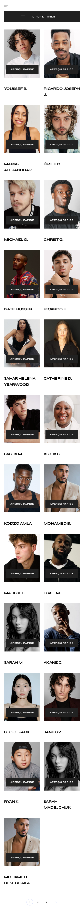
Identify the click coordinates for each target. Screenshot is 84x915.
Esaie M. (50, 576)
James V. (51, 711)
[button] (7, 5)
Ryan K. (11, 779)
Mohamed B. (55, 509)
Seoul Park (17, 711)
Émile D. (51, 160)
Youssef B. (15, 86)
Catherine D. (56, 368)
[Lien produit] (21, 52)
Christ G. (52, 233)
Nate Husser (18, 301)
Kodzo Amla (18, 509)
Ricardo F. (53, 301)
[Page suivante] (53, 877)
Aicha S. (50, 442)
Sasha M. (13, 442)
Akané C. (51, 644)
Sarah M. (13, 644)
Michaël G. (16, 233)
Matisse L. (14, 576)
